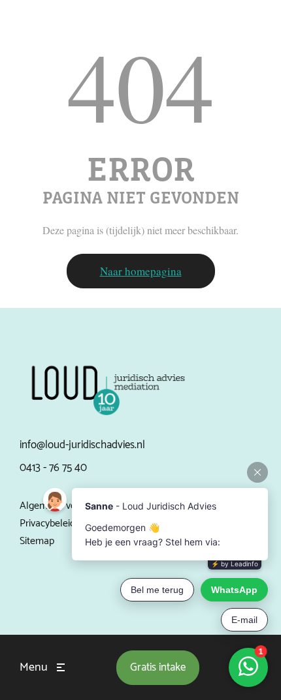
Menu (34, 667)
